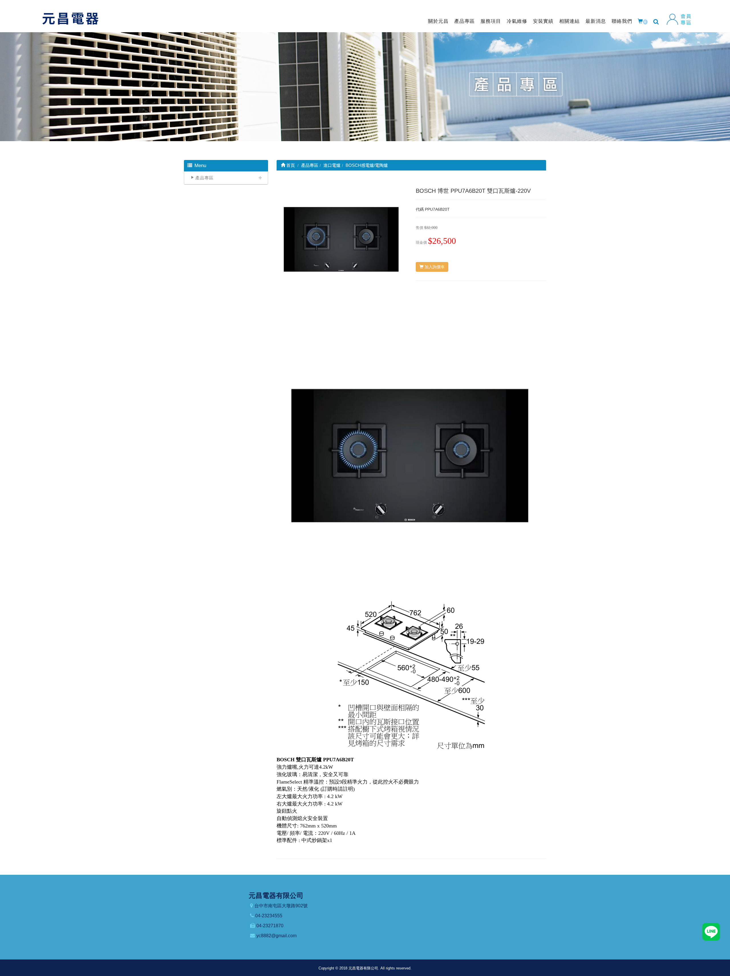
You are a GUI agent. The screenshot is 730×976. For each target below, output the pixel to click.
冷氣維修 (517, 21)
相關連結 (569, 21)
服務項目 (490, 21)
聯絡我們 (622, 21)
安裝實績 (543, 21)
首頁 (290, 165)
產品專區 (464, 21)
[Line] (711, 931)
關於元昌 (438, 21)
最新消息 (595, 21)
